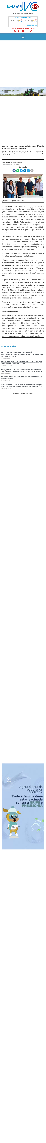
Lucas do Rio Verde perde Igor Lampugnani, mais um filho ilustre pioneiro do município (21, 385)
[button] (23, 37)
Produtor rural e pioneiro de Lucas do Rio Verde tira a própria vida (21, 363)
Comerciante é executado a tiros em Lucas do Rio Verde (21, 378)
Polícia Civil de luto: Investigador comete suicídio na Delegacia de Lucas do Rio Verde (22, 370)
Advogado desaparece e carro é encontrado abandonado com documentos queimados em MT (22, 354)
